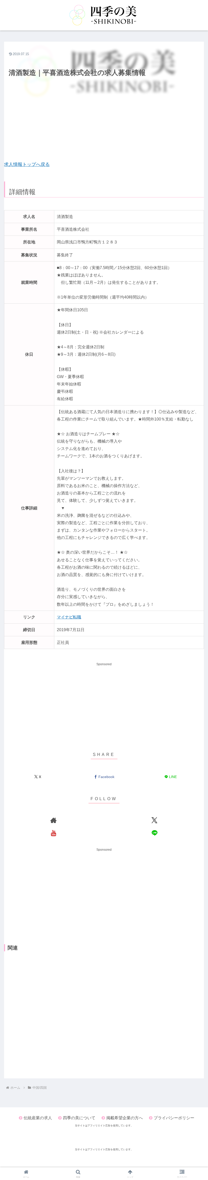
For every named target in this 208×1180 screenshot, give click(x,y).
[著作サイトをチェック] (53, 820)
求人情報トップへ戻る (27, 164)
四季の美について (79, 1118)
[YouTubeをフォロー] (53, 833)
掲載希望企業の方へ (124, 1118)
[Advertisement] (104, 123)
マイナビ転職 (69, 617)
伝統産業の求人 (38, 1118)
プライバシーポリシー (174, 1118)
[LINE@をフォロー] (154, 833)
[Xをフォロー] (154, 820)
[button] (192, 784)
